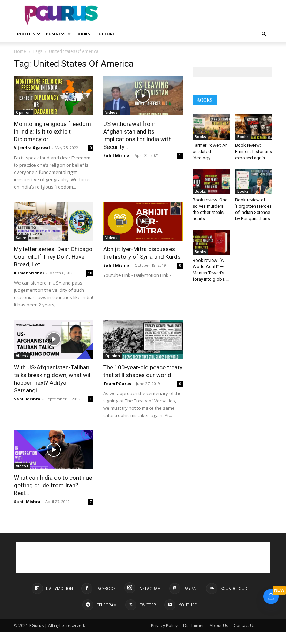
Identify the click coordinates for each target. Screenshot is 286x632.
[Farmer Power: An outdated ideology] (211, 127)
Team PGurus (117, 383)
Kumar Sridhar (29, 272)
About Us (219, 626)
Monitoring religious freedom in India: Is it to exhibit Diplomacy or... (52, 131)
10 (90, 273)
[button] (263, 34)
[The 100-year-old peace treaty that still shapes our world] (143, 339)
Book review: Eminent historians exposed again (253, 151)
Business (56, 34)
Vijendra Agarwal (32, 147)
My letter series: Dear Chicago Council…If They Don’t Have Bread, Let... (53, 257)
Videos (111, 112)
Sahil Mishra (116, 155)
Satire (21, 237)
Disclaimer (193, 626)
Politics (26, 34)
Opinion (23, 112)
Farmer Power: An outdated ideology (210, 151)
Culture (105, 34)
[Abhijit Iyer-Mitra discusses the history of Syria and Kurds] (143, 221)
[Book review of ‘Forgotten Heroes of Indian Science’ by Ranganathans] (253, 181)
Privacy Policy (164, 626)
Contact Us (244, 626)
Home (20, 51)
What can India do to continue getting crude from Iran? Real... (53, 485)
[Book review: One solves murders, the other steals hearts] (211, 181)
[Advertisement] (190, 15)
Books (83, 34)
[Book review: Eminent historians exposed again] (253, 127)
